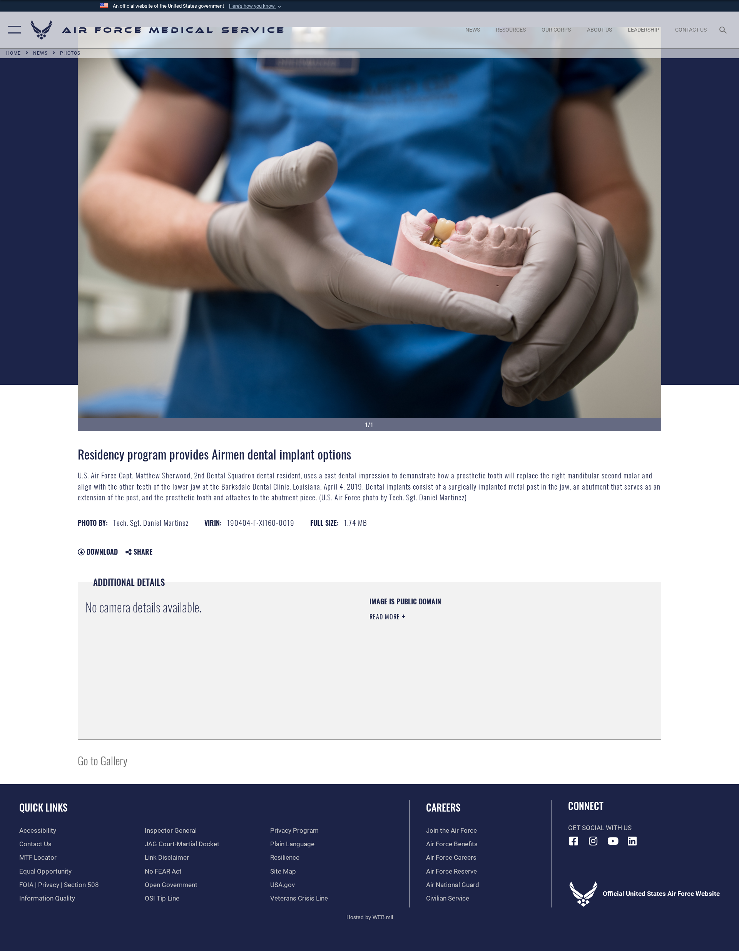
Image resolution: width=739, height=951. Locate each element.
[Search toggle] (724, 30)
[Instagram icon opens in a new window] (593, 841)
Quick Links (43, 807)
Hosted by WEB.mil (369, 917)
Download (101, 552)
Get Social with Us (600, 828)
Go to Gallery (102, 760)
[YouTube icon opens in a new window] (613, 841)
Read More (386, 616)
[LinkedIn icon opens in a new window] (632, 841)
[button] (256, 6)
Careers (443, 807)
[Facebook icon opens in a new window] (574, 841)
